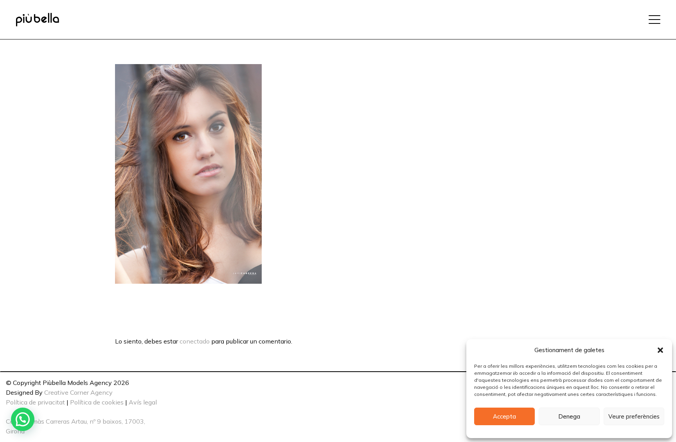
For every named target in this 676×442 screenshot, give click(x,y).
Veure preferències (634, 416)
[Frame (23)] (37, 20)
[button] (660, 350)
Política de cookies (97, 402)
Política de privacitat (35, 402)
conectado (195, 341)
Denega (569, 416)
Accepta (504, 416)
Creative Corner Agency (78, 392)
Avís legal (143, 402)
